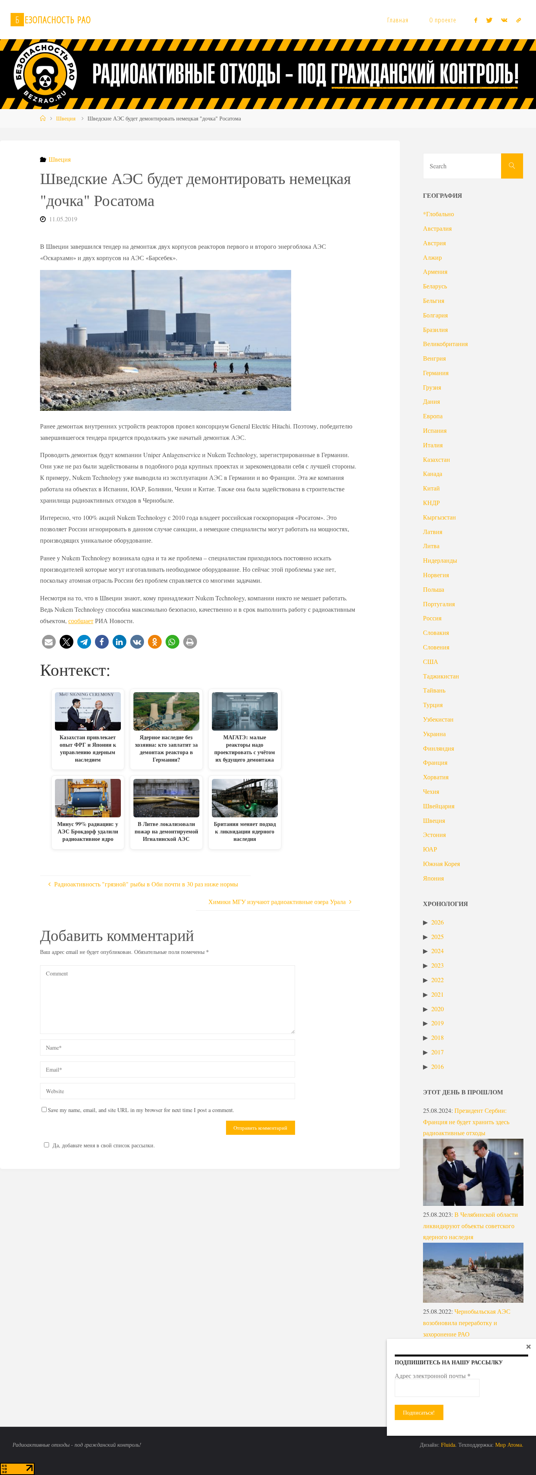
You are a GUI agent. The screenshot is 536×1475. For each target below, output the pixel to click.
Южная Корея (441, 863)
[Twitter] (489, 20)
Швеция (65, 118)
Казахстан (436, 459)
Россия (432, 618)
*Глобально (438, 214)
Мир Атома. (509, 1444)
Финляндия (438, 748)
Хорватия (435, 777)
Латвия (432, 531)
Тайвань (434, 690)
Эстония (434, 834)
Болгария (435, 315)
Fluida (447, 1444)
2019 (437, 1023)
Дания (431, 401)
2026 (437, 922)
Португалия (439, 604)
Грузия (432, 387)
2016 (437, 1066)
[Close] (528, 1346)
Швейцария (438, 806)
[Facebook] (475, 20)
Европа (433, 416)
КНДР (431, 502)
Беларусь (435, 286)
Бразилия (435, 329)
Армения (435, 271)
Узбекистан (438, 719)
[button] (49, 642)
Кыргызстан (439, 517)
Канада (432, 473)
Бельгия (433, 300)
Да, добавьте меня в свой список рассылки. (104, 1145)
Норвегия (436, 575)
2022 (437, 979)
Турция (433, 704)
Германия (435, 372)
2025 (437, 936)
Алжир (432, 257)
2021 (437, 994)
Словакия (436, 632)
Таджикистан (441, 676)
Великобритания (445, 343)
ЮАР (430, 849)
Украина (434, 733)
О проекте (442, 19)
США (430, 661)
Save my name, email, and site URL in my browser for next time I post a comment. (141, 1110)
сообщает (80, 620)
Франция (435, 762)
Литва (431, 546)
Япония (433, 878)
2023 (437, 965)
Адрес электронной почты (432, 1376)
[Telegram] (518, 20)
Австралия (437, 228)
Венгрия (434, 358)
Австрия (434, 243)
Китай (431, 488)
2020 (437, 1009)
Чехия (431, 791)
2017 (437, 1052)
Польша (433, 589)
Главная (397, 19)
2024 (437, 950)
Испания (435, 430)
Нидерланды (440, 560)
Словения (436, 647)
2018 (437, 1037)
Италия (433, 445)
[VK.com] (504, 20)
